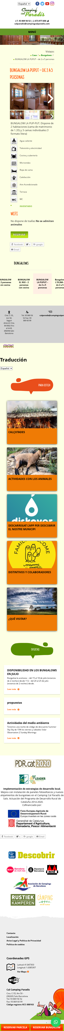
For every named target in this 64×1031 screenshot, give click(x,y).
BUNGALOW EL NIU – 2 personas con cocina (24, 283)
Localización (13, 937)
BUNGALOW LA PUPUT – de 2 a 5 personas (42, 283)
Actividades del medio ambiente (28, 723)
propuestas (14, 702)
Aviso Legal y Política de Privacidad (24, 940)
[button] (56, 1022)
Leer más (11, 689)
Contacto (11, 933)
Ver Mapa (21, 971)
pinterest (52, 4)
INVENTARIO (26, 206)
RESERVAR (19, 234)
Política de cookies (16, 944)
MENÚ (32, 32)
